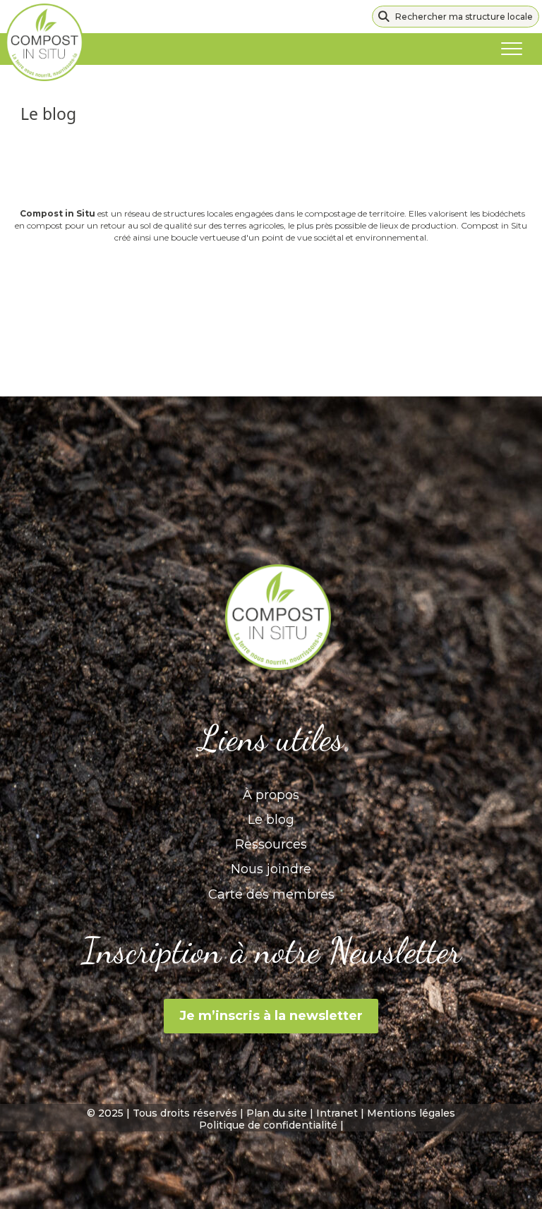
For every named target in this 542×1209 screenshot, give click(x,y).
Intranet (337, 1113)
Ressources (271, 844)
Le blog (271, 819)
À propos (271, 795)
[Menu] (511, 49)
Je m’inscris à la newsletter (271, 1015)
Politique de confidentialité (268, 1125)
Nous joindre (271, 869)
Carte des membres (271, 894)
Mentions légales (411, 1113)
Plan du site (276, 1113)
